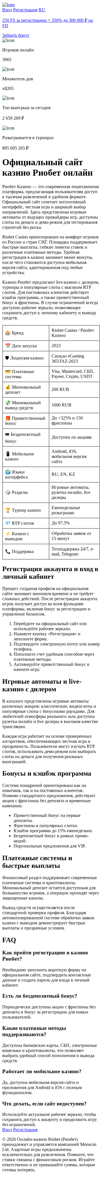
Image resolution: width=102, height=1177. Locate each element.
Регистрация (25, 9)
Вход (7, 9)
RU (42, 9)
